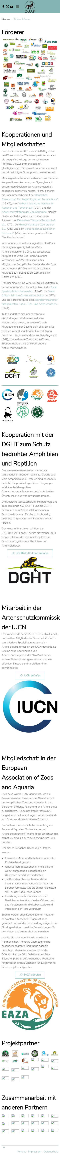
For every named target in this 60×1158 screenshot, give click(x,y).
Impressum (35, 1151)
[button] (17, 6)
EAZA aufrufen (32, 975)
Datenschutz (51, 1151)
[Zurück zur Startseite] (30, 6)
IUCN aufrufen (32, 675)
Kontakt (21, 1151)
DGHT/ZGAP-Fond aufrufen (32, 553)
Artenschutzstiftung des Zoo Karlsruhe (24, 212)
